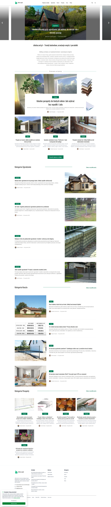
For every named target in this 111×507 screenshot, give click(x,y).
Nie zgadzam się (13, 500)
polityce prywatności (17, 497)
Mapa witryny (49, 497)
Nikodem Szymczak (50, 476)
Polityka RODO (37, 497)
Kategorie (66, 470)
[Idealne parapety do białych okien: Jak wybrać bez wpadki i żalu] (55, 94)
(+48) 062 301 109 (19, 486)
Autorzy (49, 470)
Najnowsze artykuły (45, 2)
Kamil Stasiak (50, 472)
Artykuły (33, 470)
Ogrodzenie (53, 2)
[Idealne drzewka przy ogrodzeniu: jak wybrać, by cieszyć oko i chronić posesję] (55, 23)
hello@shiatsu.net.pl (19, 488)
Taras (67, 2)
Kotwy (71, 2)
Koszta (58, 2)
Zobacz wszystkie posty (91, 167)
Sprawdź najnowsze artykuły (55, 157)
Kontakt (33, 497)
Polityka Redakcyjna (43, 497)
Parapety (62, 2)
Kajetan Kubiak (50, 474)
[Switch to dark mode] (95, 3)
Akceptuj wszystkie (14, 503)
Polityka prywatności (28, 497)
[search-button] (92, 2)
